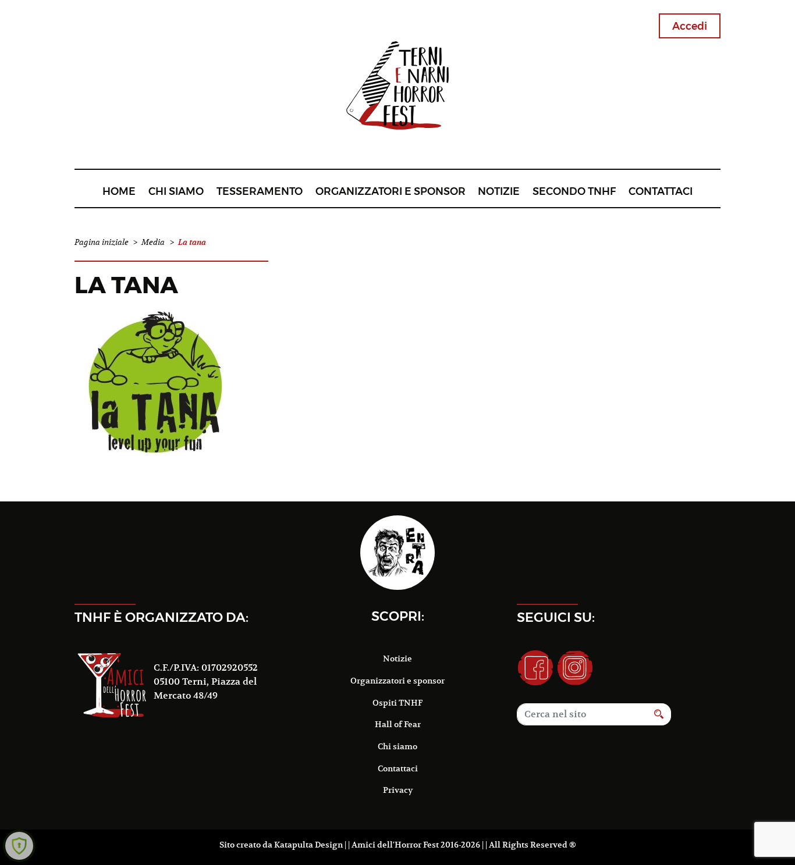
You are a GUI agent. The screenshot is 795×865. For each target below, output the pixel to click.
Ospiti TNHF (397, 702)
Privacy (398, 790)
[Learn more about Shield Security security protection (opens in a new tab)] (19, 846)
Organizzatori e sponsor (390, 191)
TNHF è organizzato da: (161, 617)
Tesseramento (260, 191)
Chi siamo (176, 191)
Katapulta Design (308, 844)
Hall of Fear (398, 724)
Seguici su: (556, 617)
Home (119, 191)
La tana (126, 284)
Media (153, 242)
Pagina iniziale (101, 242)
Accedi (689, 26)
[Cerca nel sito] (659, 714)
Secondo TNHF (574, 191)
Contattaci (661, 191)
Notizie (499, 191)
